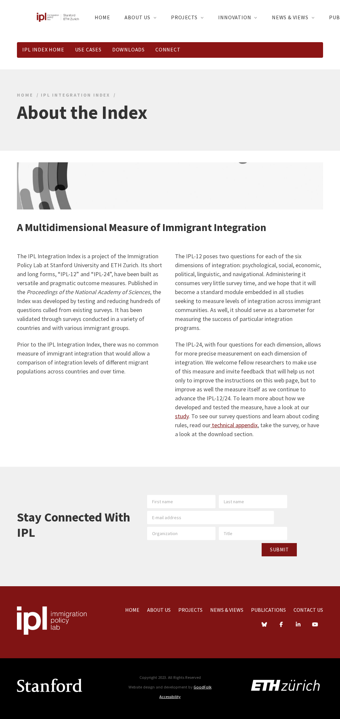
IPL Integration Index (75, 95)
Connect (168, 49)
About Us (137, 17)
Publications (268, 609)
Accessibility (170, 696)
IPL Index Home (43, 49)
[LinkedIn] (298, 625)
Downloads (128, 49)
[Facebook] (281, 625)
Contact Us (308, 609)
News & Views (290, 17)
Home (102, 17)
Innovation (234, 17)
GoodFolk (203, 686)
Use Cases (88, 49)
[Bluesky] (264, 625)
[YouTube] (315, 625)
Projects (184, 17)
